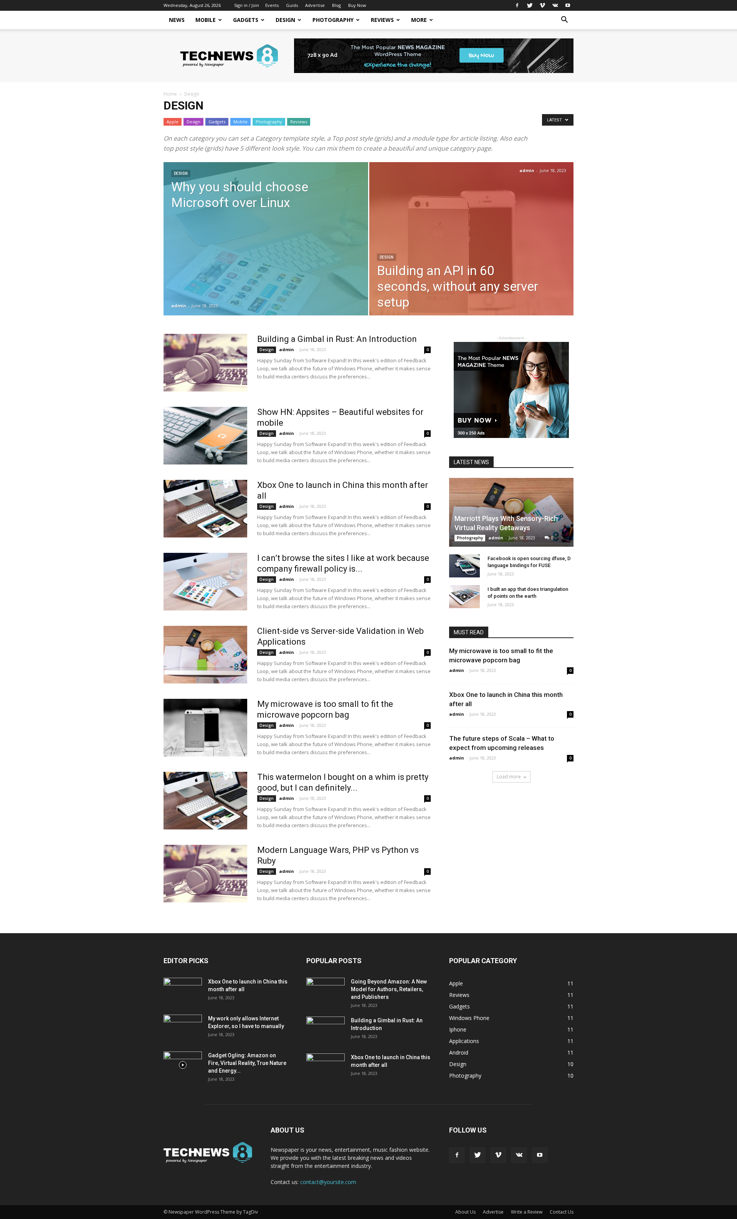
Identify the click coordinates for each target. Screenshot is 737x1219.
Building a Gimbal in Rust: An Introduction (337, 339)
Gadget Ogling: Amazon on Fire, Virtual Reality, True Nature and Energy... (247, 1063)
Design (285, 19)
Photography (333, 19)
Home (170, 94)
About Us (465, 1212)
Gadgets (245, 19)
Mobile (205, 19)
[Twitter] (529, 5)
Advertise (315, 5)
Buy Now (357, 5)
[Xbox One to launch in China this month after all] (205, 508)
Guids (292, 5)
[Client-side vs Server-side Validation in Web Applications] (205, 654)
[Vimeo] (542, 5)
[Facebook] (517, 5)
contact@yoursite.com (328, 1182)
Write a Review (526, 1212)
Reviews (382, 19)
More (419, 19)
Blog (336, 5)
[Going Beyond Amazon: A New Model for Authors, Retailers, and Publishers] (325, 991)
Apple (172, 121)
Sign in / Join (246, 5)
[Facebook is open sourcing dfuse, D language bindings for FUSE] (464, 565)
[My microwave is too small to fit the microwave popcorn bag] (205, 727)
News (177, 19)
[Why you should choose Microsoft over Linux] (266, 251)
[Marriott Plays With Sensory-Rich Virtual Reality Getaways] (511, 512)
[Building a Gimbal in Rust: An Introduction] (205, 362)
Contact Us (561, 1212)
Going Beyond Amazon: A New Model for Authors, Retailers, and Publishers (389, 989)
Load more (509, 776)
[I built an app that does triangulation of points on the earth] (464, 596)
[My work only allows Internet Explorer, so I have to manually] (183, 1028)
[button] (564, 20)
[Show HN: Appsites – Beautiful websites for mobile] (205, 435)
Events (272, 5)
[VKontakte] (555, 5)
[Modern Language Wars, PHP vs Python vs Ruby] (205, 873)
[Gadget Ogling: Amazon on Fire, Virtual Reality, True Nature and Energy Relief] (183, 1064)
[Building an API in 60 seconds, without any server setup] (471, 251)
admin (178, 305)
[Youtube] (567, 5)
